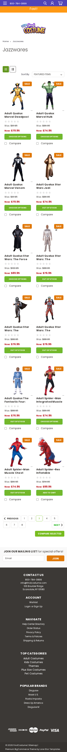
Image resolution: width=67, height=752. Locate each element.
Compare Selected (49, 533)
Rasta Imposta (33, 698)
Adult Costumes (33, 658)
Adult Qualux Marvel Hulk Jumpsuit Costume (45, 115)
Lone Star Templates (50, 749)
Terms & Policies (33, 636)
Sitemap (33, 745)
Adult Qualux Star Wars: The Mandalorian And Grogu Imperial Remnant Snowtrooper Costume (48, 257)
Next (57, 525)
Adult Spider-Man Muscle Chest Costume (16, 471)
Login (28, 606)
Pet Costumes (34, 673)
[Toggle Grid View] (6, 69)
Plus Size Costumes (33, 670)
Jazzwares (18, 41)
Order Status (33, 628)
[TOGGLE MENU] (5, 3)
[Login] (52, 3)
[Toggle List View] (13, 69)
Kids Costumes (33, 662)
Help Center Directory (33, 624)
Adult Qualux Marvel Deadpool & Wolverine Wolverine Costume (16, 115)
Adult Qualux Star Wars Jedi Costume (48, 186)
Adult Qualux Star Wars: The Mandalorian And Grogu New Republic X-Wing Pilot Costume (48, 329)
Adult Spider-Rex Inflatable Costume (48, 471)
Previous (12, 518)
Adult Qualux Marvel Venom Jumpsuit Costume (14, 186)
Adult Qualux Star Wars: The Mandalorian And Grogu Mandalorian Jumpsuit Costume (16, 329)
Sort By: (25, 74)
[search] (45, 3)
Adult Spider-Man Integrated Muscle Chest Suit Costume (49, 400)
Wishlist (33, 602)
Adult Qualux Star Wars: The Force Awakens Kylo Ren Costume (17, 257)
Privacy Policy (33, 632)
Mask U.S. (33, 694)
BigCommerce (22, 749)
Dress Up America (33, 702)
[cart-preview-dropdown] (59, 3)
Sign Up (38, 606)
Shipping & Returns (33, 640)
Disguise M (33, 707)
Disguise (33, 690)
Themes (33, 666)
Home (6, 41)
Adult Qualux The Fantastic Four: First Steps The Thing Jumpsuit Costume (16, 400)
